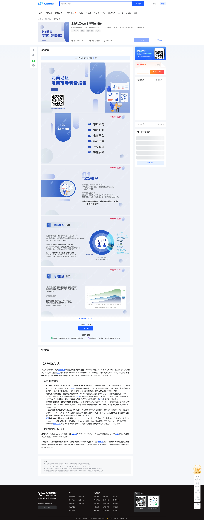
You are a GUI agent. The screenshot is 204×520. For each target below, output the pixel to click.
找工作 (115, 497)
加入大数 (72, 507)
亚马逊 (74, 434)
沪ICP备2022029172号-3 (97, 518)
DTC (101, 399)
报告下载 (48, 19)
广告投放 (106, 510)
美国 (78, 396)
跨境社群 (106, 500)
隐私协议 (81, 500)
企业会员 (72, 510)
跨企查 (105, 497)
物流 (82, 31)
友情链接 (72, 503)
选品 (117, 434)
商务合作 (72, 500)
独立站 (100, 442)
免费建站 (97, 510)
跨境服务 (116, 500)
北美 (97, 31)
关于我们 (72, 497)
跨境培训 (106, 503)
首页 (39, 19)
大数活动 (97, 497)
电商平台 (75, 31)
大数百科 (97, 507)
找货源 (115, 503)
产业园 (115, 507)
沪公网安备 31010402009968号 (118, 518)
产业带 (115, 510)
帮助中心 (81, 497)
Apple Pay (57, 424)
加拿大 (73, 388)
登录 (162, 4)
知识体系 (106, 507)
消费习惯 (90, 31)
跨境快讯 (97, 500)
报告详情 (57, 19)
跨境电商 (61, 370)
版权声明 (81, 503)
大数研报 (97, 503)
